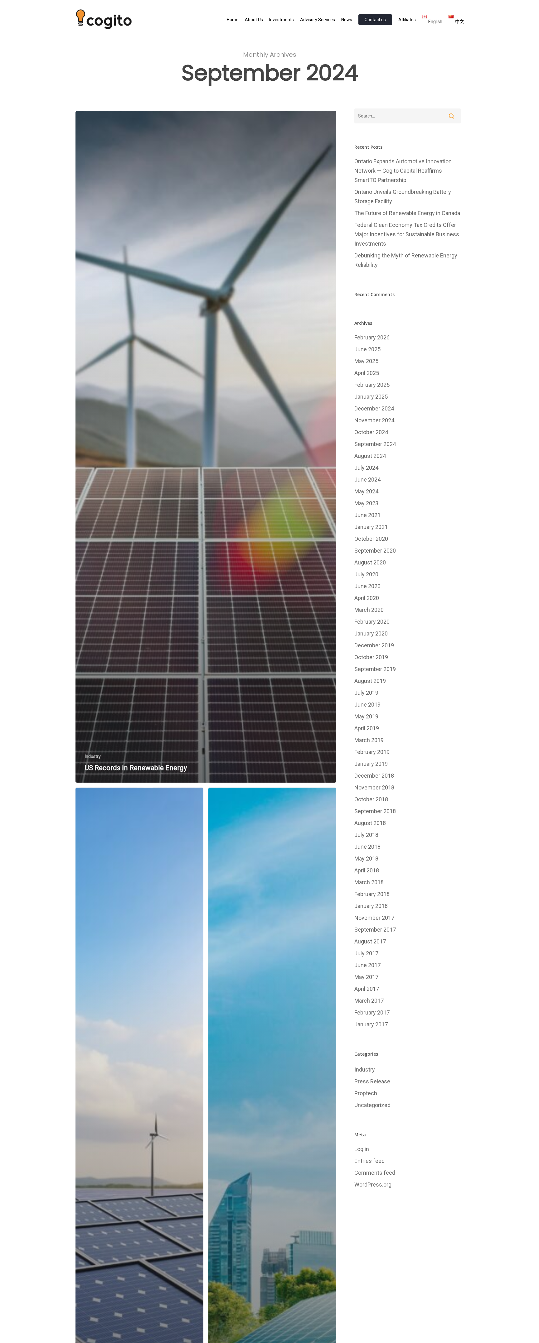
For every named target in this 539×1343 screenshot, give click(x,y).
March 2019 (369, 740)
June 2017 (367, 965)
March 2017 (369, 1000)
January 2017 (371, 1024)
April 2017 (366, 989)
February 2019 (372, 752)
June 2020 (367, 586)
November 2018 (374, 787)
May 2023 (366, 503)
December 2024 (374, 408)
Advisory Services (317, 19)
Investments (281, 19)
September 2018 (375, 811)
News (346, 19)
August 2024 (370, 456)
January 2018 (371, 906)
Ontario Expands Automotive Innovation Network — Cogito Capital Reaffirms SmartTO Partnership (403, 170)
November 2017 (374, 917)
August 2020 (370, 562)
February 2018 (372, 894)
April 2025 (366, 373)
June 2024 (367, 479)
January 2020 (371, 633)
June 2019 (367, 704)
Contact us (375, 19)
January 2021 (371, 527)
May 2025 (366, 361)
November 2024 (374, 420)
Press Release (372, 1081)
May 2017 (366, 977)
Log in (361, 1149)
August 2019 (370, 681)
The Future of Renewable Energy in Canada (407, 213)
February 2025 (372, 384)
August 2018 (370, 823)
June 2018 (367, 846)
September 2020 (375, 550)
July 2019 (366, 692)
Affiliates (407, 19)
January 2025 (371, 396)
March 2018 (369, 882)
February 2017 (372, 1012)
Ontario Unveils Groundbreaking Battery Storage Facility (402, 196)
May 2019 (366, 716)
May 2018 (366, 858)
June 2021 (367, 515)
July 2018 (366, 835)
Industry (93, 756)
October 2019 (371, 657)
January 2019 (371, 763)
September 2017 (375, 929)
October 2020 (371, 538)
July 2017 (366, 953)
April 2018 (366, 870)
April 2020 (366, 598)
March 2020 (369, 610)
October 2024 (371, 432)
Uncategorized (372, 1105)
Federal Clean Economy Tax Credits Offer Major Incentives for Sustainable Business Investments (406, 234)
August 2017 (370, 941)
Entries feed (369, 1161)
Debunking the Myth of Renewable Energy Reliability (405, 260)
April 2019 (366, 728)
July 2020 (366, 574)
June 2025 (367, 349)
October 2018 (371, 799)
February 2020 (372, 621)
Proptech (365, 1093)
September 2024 (375, 444)
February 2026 (372, 337)
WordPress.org (372, 1184)
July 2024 (366, 467)
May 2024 (366, 491)
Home (233, 19)
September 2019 (375, 669)
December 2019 (374, 645)
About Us (254, 19)
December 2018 (374, 775)
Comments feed (374, 1172)
